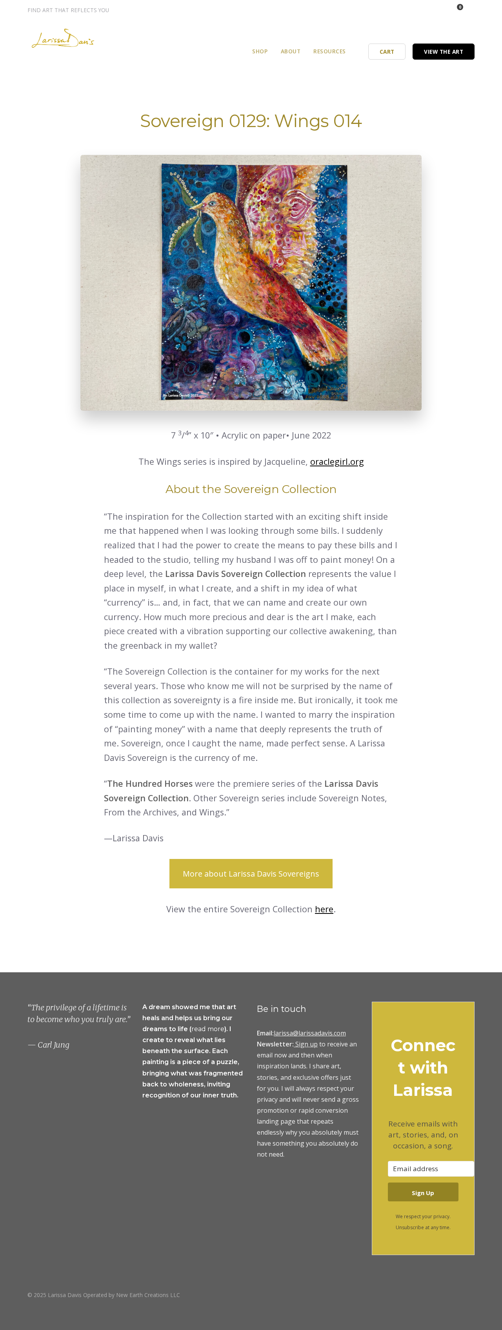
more (215, 1029)
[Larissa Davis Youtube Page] (472, 1294)
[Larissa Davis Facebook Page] (426, 10)
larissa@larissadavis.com (310, 1033)
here (324, 909)
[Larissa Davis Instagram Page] (415, 10)
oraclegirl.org (337, 461)
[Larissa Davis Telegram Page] (405, 10)
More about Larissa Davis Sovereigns (251, 873)
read (199, 1029)
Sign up (306, 1044)
